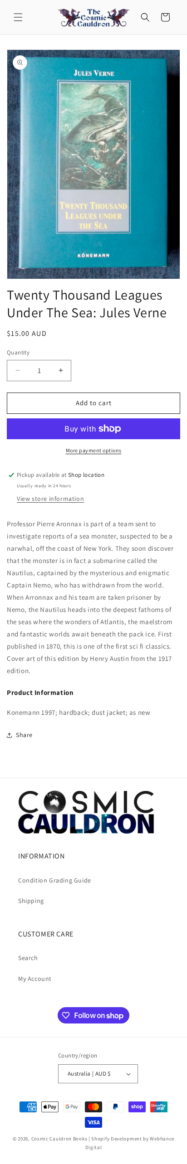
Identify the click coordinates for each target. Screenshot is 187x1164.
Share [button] (24, 735)
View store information (50, 499)
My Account (35, 979)
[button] (18, 17)
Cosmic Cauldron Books (59, 1138)
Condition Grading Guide (54, 880)
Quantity (18, 352)
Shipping (31, 901)
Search (28, 958)
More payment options (94, 450)
